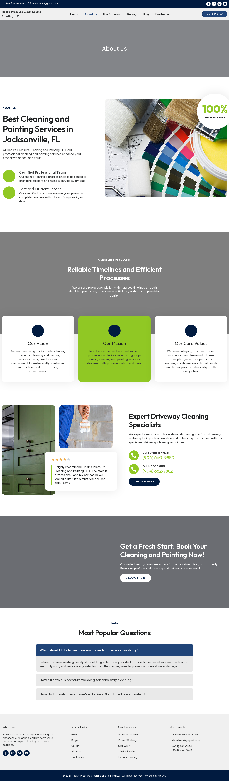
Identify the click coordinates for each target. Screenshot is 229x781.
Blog (146, 14)
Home (74, 14)
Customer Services (156, 452)
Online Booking (154, 466)
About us (90, 14)
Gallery (132, 14)
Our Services (111, 14)
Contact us (162, 14)
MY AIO (162, 775)
